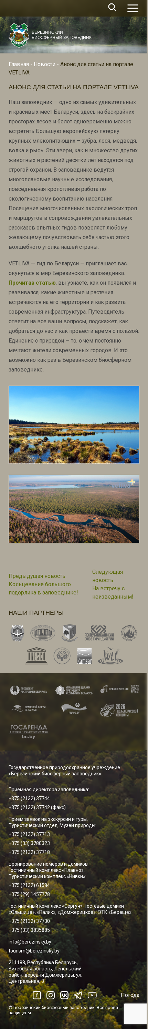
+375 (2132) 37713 (29, 834)
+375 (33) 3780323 (29, 843)
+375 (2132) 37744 (29, 798)
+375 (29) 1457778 (29, 894)
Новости (44, 64)
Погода (130, 995)
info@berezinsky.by (30, 942)
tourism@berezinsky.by (34, 951)
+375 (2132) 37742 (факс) (37, 807)
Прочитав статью (32, 282)
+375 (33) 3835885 (29, 930)
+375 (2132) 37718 (29, 852)
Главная (19, 64)
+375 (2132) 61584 (29, 885)
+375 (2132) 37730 (29, 921)
